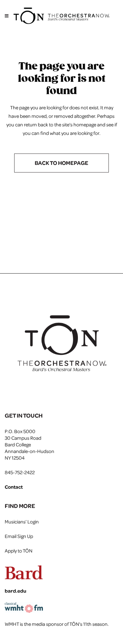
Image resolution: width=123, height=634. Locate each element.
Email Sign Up (19, 536)
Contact (14, 486)
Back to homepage (61, 163)
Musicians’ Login (22, 521)
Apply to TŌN (18, 550)
